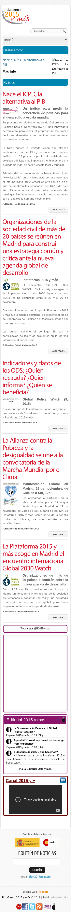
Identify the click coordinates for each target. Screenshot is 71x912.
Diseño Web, (35, 891)
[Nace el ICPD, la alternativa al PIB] (11, 110)
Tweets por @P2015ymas (35, 628)
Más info (9, 71)
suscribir (37, 870)
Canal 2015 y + (20, 780)
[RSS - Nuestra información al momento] (39, 904)
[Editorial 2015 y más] (49, 904)
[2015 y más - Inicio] (17, 16)
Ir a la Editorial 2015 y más (35, 768)
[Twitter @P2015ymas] (32, 904)
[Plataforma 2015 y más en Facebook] (25, 904)
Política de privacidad (56, 897)
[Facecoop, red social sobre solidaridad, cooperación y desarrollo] (19, 904)
